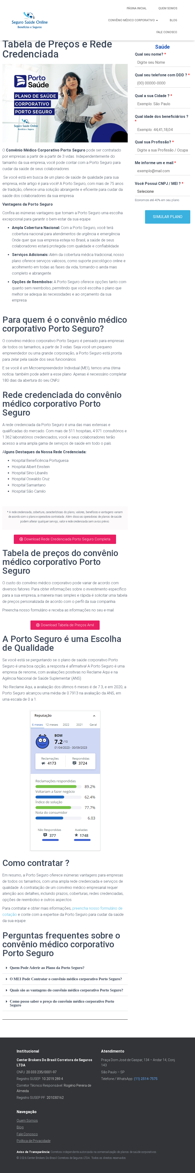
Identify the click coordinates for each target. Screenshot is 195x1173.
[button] (65, 968)
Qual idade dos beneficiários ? (161, 119)
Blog (173, 20)
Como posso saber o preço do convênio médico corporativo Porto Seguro (62, 1003)
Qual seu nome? (150, 54)
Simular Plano (167, 216)
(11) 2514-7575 (145, 1079)
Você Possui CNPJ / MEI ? (159, 183)
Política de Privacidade (33, 1141)
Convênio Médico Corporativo (132, 20)
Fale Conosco (166, 32)
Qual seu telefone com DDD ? (162, 75)
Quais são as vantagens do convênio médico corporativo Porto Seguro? (66, 990)
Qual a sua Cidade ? (153, 96)
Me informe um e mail (155, 163)
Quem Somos (167, 8)
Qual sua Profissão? (154, 142)
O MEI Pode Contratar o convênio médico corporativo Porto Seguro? (66, 979)
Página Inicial (136, 8)
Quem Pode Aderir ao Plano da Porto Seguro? (47, 968)
